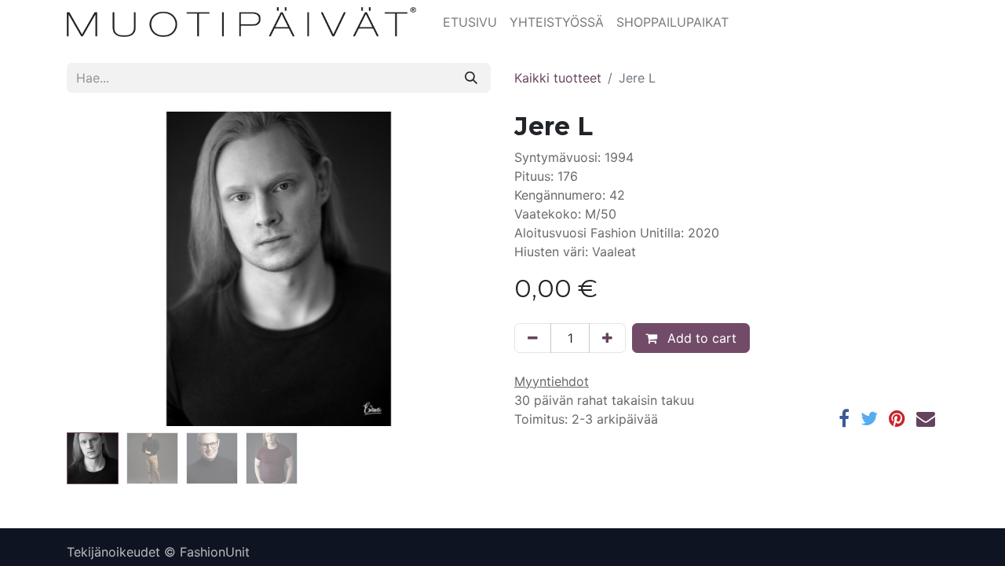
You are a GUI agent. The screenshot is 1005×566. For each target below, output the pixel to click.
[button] (98, 269)
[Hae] (471, 78)
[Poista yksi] (532, 338)
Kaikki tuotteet (557, 78)
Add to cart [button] (699, 338)
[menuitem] (470, 22)
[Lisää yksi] (607, 338)
